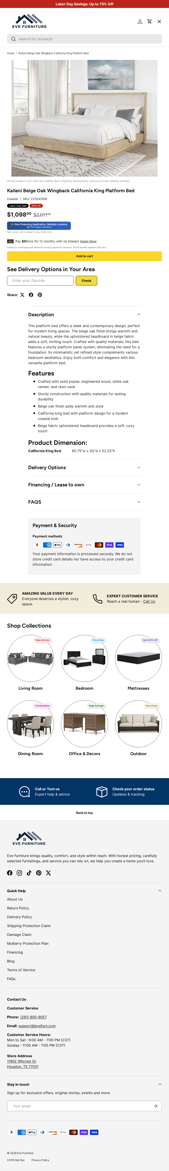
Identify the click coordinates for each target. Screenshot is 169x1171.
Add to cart (84, 256)
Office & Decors (84, 753)
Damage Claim (19, 934)
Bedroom (84, 688)
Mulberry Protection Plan (27, 943)
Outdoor (138, 753)
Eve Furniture (25, 1153)
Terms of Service (21, 970)
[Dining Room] (30, 724)
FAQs (11, 979)
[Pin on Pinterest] (39, 294)
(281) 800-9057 (33, 1017)
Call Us (149, 601)
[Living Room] (30, 658)
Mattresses (138, 688)
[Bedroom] (84, 658)
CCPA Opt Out (15, 1160)
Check (86, 280)
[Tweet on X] (22, 294)
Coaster (12, 199)
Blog (11, 961)
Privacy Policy (40, 1160)
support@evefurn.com (37, 1026)
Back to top (84, 813)
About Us (15, 899)
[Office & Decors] (84, 724)
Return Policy (18, 908)
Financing (15, 952)
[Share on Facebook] (31, 294)
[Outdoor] (138, 724)
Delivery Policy (19, 917)
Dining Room (30, 753)
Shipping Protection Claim (29, 925)
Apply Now (88, 241)
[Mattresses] (138, 658)
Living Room (30, 688)
